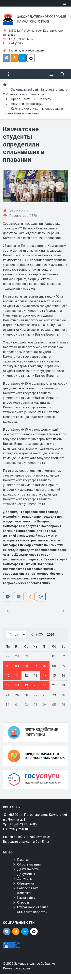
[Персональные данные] (35, 756)
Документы (26, 874)
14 (45, 675)
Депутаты (25, 879)
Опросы (23, 902)
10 (7, 675)
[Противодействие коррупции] (35, 732)
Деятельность (28, 869)
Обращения (25, 883)
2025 (39, 634)
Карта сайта (26, 898)
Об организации (29, 864)
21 (45, 685)
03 (7, 666)
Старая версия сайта (32, 907)
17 (7, 685)
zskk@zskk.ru (17, 43)
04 (17, 666)
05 (26, 666)
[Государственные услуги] (35, 779)
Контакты (24, 893)
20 (35, 685)
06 (35, 666)
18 (17, 685)
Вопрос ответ (27, 888)
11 (17, 675)
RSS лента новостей (32, 912)
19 (26, 685)
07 (45, 666)
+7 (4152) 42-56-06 (21, 39)
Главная (23, 860)
